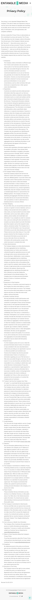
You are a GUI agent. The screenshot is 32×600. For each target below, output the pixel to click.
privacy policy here (25, 441)
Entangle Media (13, 590)
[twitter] (22, 596)
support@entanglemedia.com (22, 542)
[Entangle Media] (14, 3)
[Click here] (29, 597)
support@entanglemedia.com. (11, 532)
